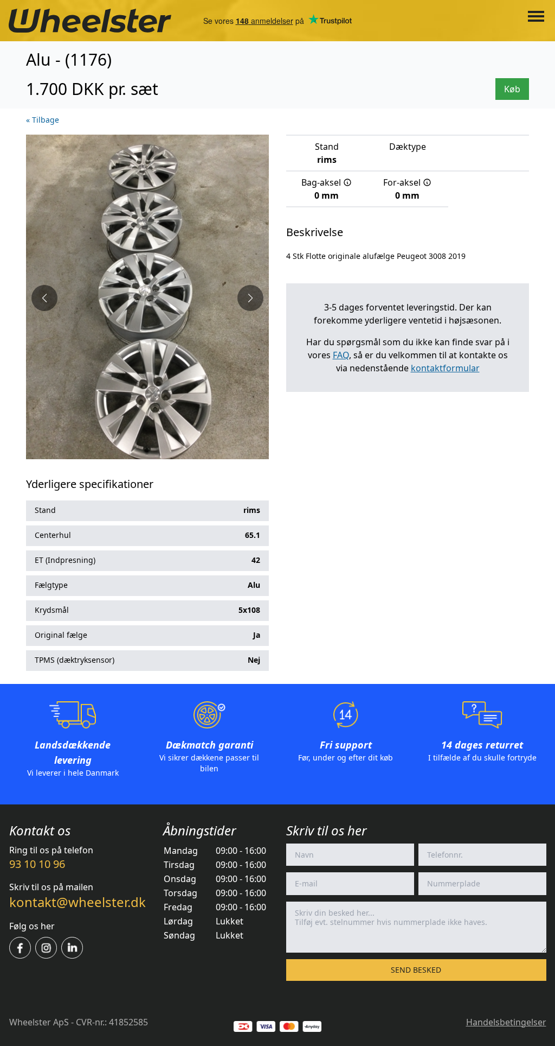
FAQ (341, 355)
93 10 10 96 (37, 864)
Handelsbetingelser (506, 1022)
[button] (44, 298)
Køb (512, 89)
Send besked (416, 970)
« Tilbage (42, 120)
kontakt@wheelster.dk (77, 902)
